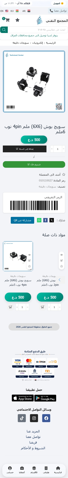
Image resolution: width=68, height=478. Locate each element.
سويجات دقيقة (21, 42)
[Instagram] (34, 418)
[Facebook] (45, 220)
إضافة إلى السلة (26, 149)
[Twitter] (51, 220)
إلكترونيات (37, 42)
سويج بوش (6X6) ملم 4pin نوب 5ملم (18, 282)
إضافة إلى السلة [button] (61, 260)
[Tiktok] (22, 418)
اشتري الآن (36, 164)
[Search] (4, 30)
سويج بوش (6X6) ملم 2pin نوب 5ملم (50, 282)
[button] (17, 20)
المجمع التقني (57, 20)
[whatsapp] (39, 220)
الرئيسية (51, 42)
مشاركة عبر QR (22, 220)
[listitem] (58, 470)
